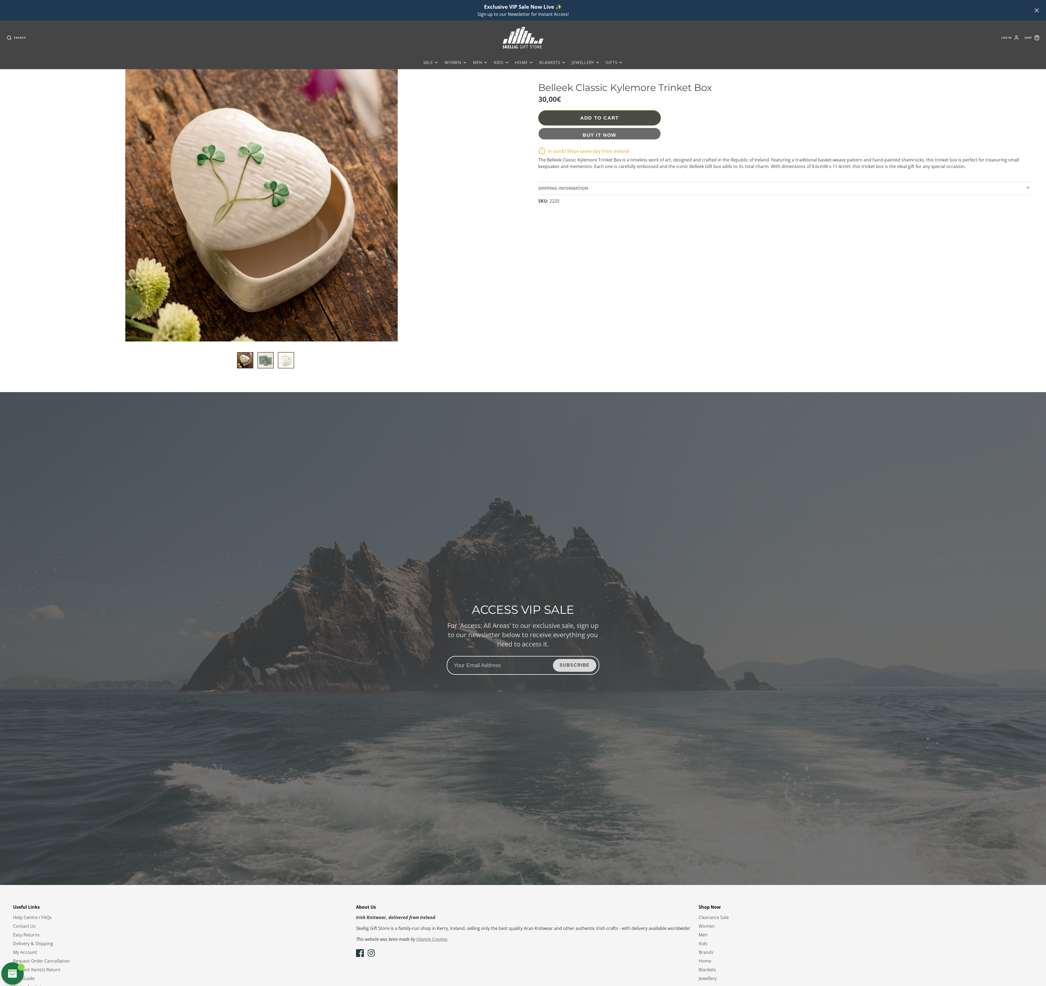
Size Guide (24, 978)
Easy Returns (26, 935)
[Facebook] (360, 953)
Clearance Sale (714, 917)
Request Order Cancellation (41, 961)
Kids (498, 62)
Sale (428, 62)
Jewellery (583, 62)
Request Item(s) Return (36, 970)
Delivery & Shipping (33, 944)
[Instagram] (371, 953)
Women (453, 62)
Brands (706, 952)
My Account (25, 952)
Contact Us (24, 926)
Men (477, 62)
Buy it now (599, 135)
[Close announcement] (1037, 10)
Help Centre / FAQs (32, 917)
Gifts (611, 62)
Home (521, 62)
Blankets (549, 62)
